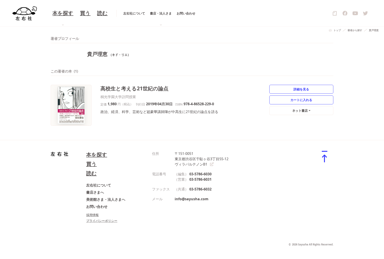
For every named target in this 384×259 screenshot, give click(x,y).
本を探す (96, 154)
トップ (337, 30)
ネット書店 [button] (300, 110)
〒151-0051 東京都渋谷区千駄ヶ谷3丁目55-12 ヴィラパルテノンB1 (201, 159)
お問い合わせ (186, 13)
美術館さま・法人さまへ (105, 199)
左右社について (134, 13)
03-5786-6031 (200, 179)
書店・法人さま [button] (161, 13)
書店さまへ (95, 192)
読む (102, 13)
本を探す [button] (62, 13)
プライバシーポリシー (101, 221)
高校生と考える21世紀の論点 (134, 88)
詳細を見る (301, 89)
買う (85, 13)
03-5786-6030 (200, 174)
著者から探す (355, 30)
